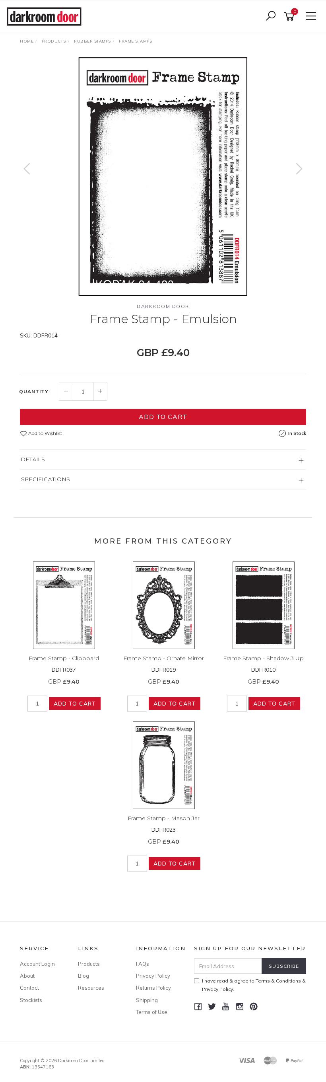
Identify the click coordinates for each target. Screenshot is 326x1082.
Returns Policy (153, 988)
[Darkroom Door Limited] (46, 15)
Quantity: (34, 391)
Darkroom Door (163, 306)
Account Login (37, 964)
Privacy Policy (153, 976)
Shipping (147, 1000)
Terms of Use (151, 1012)
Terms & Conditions (278, 981)
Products (89, 964)
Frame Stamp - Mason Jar (164, 818)
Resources (91, 988)
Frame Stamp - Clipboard (64, 658)
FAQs (142, 964)
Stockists (31, 1000)
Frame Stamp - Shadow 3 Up (263, 658)
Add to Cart (163, 417)
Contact (29, 988)
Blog (83, 976)
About (27, 976)
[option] (163, 176)
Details (33, 459)
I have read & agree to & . (254, 985)
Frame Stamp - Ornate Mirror (163, 658)
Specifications (45, 479)
